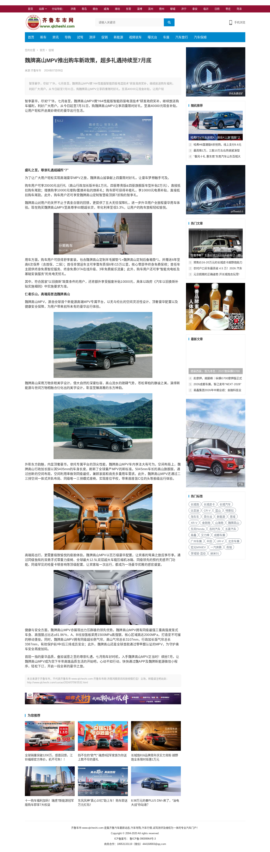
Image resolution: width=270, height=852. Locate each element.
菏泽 (239, 8)
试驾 (80, 37)
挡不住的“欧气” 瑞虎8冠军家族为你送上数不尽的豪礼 (102, 757)
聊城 (172, 8)
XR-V (194, 522)
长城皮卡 (209, 504)
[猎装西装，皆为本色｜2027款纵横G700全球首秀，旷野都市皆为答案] (216, 359)
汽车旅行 (181, 37)
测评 (92, 37)
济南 (73, 8)
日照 (217, 8)
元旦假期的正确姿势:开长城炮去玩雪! (216, 274)
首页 (30, 8)
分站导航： (58, 8)
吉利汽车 (214, 528)
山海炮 (219, 522)
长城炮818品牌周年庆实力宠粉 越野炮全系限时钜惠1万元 (154, 757)
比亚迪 (195, 510)
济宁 (183, 8)
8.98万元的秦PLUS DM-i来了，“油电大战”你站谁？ (155, 802)
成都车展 (219, 535)
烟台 (95, 8)
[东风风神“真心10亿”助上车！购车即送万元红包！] (103, 781)
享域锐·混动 (198, 553)
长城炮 (195, 504)
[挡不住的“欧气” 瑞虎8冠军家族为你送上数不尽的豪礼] (103, 736)
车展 (166, 37)
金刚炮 (206, 522)
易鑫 (193, 535)
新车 (43, 37)
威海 (106, 8)
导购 (68, 37)
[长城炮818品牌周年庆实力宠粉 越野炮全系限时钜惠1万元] (156, 736)
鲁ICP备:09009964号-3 (142, 838)
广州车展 (196, 541)
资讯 (55, 37)
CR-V (207, 510)
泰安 (194, 8)
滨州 (150, 8)
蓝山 (218, 510)
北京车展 (233, 541)
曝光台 (152, 37)
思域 (232, 516)
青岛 (84, 8)
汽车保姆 (200, 37)
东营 (128, 8)
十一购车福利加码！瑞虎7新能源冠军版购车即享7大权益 (49, 802)
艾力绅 (205, 535)
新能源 (118, 37)
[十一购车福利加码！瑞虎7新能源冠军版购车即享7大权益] (50, 781)
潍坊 (117, 8)
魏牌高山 (233, 522)
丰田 (209, 541)
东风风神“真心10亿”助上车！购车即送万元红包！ (102, 802)
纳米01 (214, 553)
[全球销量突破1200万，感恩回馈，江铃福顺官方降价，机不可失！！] (50, 736)
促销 (104, 37)
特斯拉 (230, 510)
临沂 (206, 8)
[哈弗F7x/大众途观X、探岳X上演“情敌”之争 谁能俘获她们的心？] (216, 125)
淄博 (139, 8)
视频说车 (135, 37)
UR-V (220, 541)
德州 (161, 8)
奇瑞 (229, 547)
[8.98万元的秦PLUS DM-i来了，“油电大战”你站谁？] (156, 781)
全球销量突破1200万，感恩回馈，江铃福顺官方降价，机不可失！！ (49, 757)
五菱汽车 (230, 528)
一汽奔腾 (216, 547)
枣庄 (228, 8)
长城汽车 (225, 504)
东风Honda (198, 528)
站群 (41, 8)
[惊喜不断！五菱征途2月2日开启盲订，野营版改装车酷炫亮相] (216, 243)
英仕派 (208, 516)
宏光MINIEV (198, 547)
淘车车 (195, 516)
